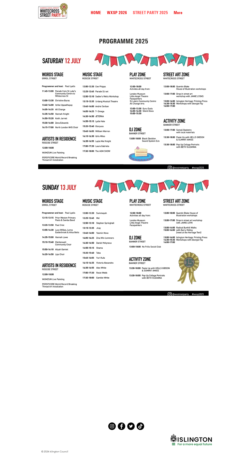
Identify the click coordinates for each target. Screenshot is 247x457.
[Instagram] (112, 426)
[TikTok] (140, 426)
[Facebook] (121, 426)
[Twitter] (131, 426)
